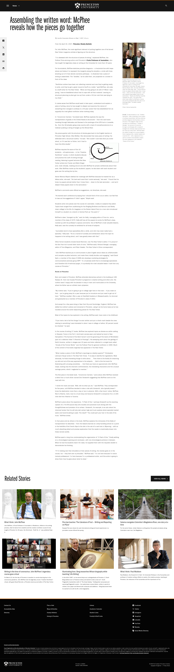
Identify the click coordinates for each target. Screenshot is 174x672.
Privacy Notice (166, 665)
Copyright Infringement (156, 665)
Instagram (138, 612)
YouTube (137, 623)
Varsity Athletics (52, 612)
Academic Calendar (96, 609)
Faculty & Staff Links (96, 616)
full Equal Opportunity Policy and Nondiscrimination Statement (134, 653)
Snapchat (138, 616)
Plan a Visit (50, 605)
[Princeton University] (13, 664)
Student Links (94, 612)
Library (92, 605)
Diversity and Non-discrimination (11, 645)
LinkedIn (137, 620)
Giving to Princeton (53, 616)
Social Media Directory (141, 631)
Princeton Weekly (82, 44)
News (15, 6)
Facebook (138, 605)
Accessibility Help (9, 609)
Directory (6, 612)
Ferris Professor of (98, 60)
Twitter (137, 609)
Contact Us (7, 605)
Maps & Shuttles (52, 609)
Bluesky (137, 627)
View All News (160, 479)
